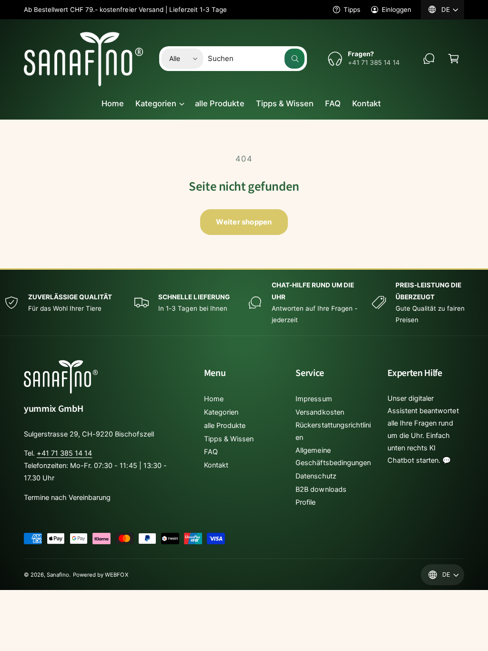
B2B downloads (320, 489)
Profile (305, 502)
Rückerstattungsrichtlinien (332, 431)
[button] (453, 58)
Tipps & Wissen (229, 439)
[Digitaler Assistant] (429, 58)
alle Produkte (224, 425)
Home (214, 399)
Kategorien (221, 412)
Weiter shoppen (244, 221)
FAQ (211, 452)
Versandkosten (319, 412)
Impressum (313, 399)
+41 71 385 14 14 (64, 453)
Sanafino (58, 574)
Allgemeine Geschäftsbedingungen (332, 456)
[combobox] (256, 58)
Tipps (352, 9)
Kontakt (216, 465)
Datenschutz (315, 476)
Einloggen (396, 9)
